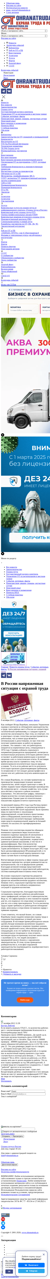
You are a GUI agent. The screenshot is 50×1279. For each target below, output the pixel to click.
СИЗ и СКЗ (6, 183)
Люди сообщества (9, 260)
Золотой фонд (15, 63)
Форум (12, 61)
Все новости (6, 105)
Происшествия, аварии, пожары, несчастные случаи (24, 119)
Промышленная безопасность (14, 185)
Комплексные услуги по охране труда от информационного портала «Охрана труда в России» (24, 209)
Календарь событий (15, 45)
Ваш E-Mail (6, 1094)
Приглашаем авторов (10, 249)
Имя (3, 1079)
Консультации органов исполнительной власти (21, 160)
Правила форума (8, 246)
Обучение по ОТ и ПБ (11, 174)
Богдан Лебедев (8, 1025)
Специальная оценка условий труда (16, 222)
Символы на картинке (11, 1126)
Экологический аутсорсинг (13, 226)
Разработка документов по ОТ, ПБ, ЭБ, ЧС (19, 224)
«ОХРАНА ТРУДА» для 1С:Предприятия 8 (20, 233)
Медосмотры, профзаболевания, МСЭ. (18, 176)
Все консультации (9, 157)
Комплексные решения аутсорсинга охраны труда (23, 217)
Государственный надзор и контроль (17, 112)
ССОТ (11, 66)
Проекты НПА (7, 125)
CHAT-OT (5, 276)
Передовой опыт (8, 121)
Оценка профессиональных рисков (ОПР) (19, 215)
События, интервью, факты (13, 116)
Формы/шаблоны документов (14, 151)
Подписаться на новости (17, 8)
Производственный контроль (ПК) (16, 219)
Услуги (12, 58)
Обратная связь (12, 3)
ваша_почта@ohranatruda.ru (18, 10)
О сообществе (7, 255)
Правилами (22, 1181)
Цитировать (6, 1081)
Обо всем (5, 130)
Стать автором (12, 12)
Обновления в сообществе (12, 258)
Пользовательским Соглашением (15, 1195)
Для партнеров (7, 201)
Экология (5, 192)
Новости (12, 43)
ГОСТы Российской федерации (14, 144)
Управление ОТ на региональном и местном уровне (24, 114)
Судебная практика (9, 128)
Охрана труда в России (11, 1146)
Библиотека (14, 48)
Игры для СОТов (8, 284)
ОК (9, 1272)
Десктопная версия (9, 1165)
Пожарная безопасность (11, 187)
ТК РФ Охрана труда (10, 148)
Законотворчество (9, 107)
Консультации (15, 53)
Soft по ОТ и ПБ (16, 50)
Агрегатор (13, 55)
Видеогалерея (7, 269)
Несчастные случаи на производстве (17, 171)
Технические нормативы (12, 146)
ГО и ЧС (5, 190)
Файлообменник (8, 267)
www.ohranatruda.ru (30, 1232)
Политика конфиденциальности (15, 1172)
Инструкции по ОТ (9, 141)
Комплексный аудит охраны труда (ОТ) (18, 212)
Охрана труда (7, 109)
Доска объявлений (9, 271)
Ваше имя (6, 1091)
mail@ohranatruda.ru (9, 1155)
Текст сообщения (9, 1096)
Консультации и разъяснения (13, 123)
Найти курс (25, 1000)
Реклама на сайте (13, 5)
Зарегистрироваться (9, 1277)
